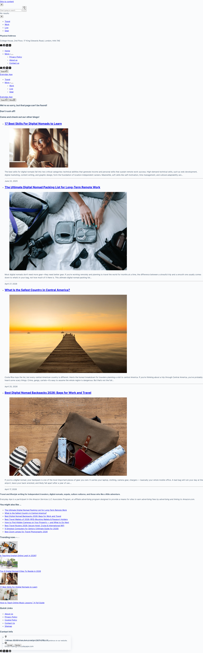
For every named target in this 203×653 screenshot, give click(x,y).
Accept (9, 645)
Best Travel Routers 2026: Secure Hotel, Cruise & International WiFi (34, 525)
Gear (11, 92)
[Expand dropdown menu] (12, 54)
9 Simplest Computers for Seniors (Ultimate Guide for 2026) (32, 528)
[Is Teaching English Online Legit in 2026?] (9, 552)
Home (7, 51)
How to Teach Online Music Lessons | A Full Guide (22, 603)
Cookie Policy (11, 620)
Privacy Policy (15, 57)
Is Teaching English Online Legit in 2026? (18, 555)
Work (11, 86)
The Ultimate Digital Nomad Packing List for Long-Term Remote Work (52, 187)
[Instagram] (10, 68)
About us (13, 60)
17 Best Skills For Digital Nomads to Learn (33, 123)
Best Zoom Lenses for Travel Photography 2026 (26, 532)
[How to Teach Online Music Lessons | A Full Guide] (9, 599)
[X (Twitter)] (7, 68)
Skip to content (7, 1)
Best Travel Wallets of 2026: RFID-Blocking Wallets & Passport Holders (36, 519)
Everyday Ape (6, 74)
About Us (9, 614)
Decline (17, 645)
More (7, 54)
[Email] (1, 68)
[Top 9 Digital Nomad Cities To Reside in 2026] (9, 568)
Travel (7, 79)
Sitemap (8, 626)
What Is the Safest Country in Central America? (37, 290)
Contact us (14, 63)
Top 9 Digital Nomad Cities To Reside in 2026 (20, 571)
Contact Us (10, 623)
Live (11, 89)
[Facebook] (4, 68)
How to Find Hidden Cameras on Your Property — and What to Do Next (37, 522)
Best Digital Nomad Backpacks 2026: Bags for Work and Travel (48, 392)
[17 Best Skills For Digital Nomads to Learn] (9, 584)
